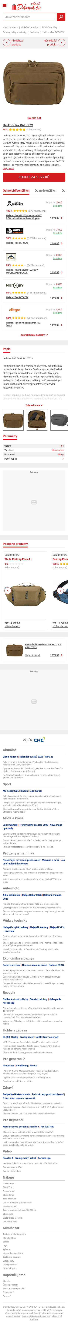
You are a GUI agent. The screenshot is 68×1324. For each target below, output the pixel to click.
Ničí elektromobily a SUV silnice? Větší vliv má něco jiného (30, 904)
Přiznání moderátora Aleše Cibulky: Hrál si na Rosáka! (28, 847)
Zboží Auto (8, 1214)
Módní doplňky (49, 27)
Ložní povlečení (10, 1265)
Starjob (6, 1281)
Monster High (9, 1238)
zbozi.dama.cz (10, 27)
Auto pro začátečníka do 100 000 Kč (19, 1210)
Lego (5, 1245)
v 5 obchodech (12, 626)
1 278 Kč (54, 325)
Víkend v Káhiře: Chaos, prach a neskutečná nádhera (27, 1052)
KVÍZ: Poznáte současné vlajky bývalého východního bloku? (30, 1042)
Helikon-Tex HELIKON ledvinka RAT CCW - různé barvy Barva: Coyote (24, 217)
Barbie (6, 1242)
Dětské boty (8, 1261)
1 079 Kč (54, 218)
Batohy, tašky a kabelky (14, 32)
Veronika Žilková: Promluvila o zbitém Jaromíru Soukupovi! (30, 1163)
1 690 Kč (54, 272)
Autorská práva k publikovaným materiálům (27, 1310)
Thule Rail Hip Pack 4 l (18, 559)
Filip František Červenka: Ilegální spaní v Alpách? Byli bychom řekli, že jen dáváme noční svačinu (31, 1047)
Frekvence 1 (8, 1292)
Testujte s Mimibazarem (14, 1234)
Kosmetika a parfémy (13, 1253)
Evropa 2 (7, 1296)
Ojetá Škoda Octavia (12, 1218)
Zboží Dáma (8, 1195)
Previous (8, 590)
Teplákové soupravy (12, 1257)
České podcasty (10, 1285)
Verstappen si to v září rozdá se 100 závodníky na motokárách (32, 908)
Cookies (26, 1316)
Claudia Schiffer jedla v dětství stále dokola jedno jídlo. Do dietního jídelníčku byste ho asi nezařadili (30, 1016)
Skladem (57, 206)
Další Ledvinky (12, 554)
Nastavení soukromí (40, 1316)
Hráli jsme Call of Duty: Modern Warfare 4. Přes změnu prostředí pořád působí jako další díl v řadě (33, 1143)
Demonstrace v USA (12, 1167)
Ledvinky (34, 32)
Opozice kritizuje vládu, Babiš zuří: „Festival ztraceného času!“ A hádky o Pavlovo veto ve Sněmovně (33, 769)
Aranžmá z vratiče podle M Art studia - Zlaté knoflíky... (28, 869)
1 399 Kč (54, 243)
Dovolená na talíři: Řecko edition (18, 1081)
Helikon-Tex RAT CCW (18, 125)
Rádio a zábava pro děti (14, 1288)
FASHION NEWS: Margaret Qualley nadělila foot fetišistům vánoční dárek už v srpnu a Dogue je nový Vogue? (30, 1072)
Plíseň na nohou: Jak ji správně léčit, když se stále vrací (29, 1113)
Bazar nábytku (9, 1268)
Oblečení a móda (30, 27)
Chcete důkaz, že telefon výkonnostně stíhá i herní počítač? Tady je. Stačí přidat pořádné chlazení (33, 944)
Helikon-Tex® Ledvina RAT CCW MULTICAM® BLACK (22, 271)
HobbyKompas (9, 1206)
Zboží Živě (7, 1187)
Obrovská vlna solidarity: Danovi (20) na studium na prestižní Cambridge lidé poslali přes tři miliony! (31, 835)
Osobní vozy (8, 1191)
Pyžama (6, 1249)
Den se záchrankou (12, 1171)
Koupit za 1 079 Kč (34, 177)
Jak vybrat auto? (10, 1221)
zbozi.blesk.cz (9, 1199)
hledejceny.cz (9, 1183)
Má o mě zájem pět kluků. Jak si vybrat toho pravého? (28, 1132)
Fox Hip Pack (60, 559)
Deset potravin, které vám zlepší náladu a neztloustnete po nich (32, 1103)
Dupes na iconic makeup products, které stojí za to (26, 1077)
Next (60, 590)
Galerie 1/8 (34, 117)
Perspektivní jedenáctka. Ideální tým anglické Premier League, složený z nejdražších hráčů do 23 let (32, 804)
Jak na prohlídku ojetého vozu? (17, 1203)
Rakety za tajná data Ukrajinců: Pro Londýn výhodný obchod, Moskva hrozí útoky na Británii (31, 763)
